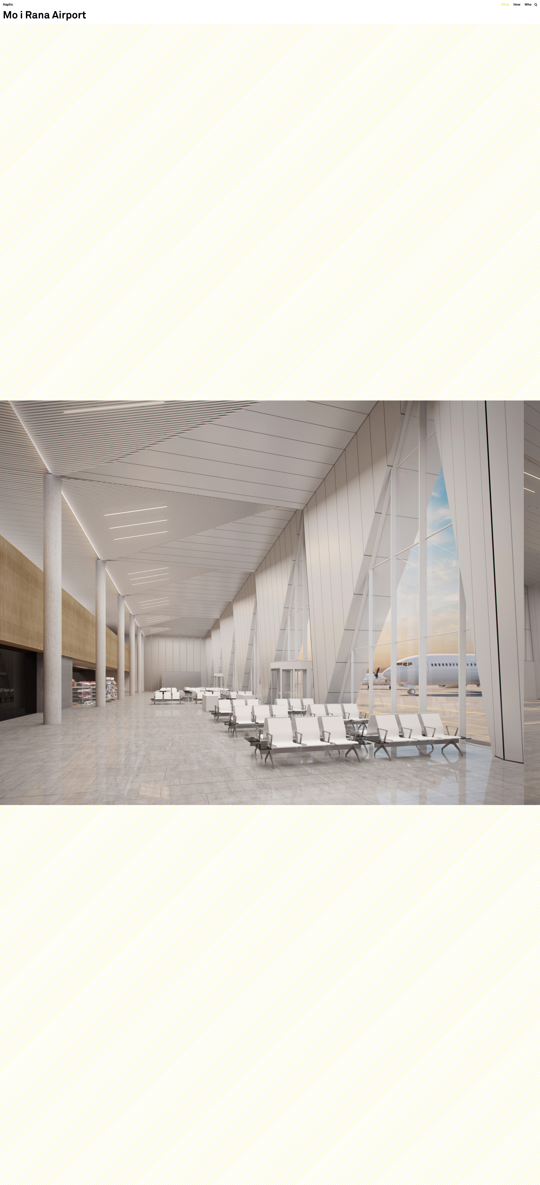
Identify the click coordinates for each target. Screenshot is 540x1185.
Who (528, 4)
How (516, 4)
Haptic (8, 4)
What (505, 4)
